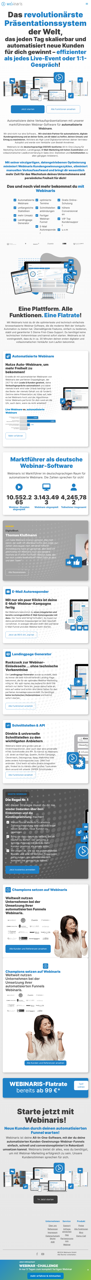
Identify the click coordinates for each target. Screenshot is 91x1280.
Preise (81, 1225)
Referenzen (53, 1229)
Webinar (67, 1244)
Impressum (52, 1232)
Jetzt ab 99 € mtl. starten (21, 634)
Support (67, 1225)
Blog (81, 1232)
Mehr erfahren (15, 435)
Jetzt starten (27, 109)
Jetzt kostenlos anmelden (22, 869)
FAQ (67, 1235)
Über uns (53, 1225)
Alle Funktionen (81, 1229)
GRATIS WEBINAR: (17, 794)
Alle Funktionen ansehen (63, 109)
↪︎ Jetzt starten (45, 1199)
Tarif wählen (81, 1085)
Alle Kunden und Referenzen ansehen (28, 948)
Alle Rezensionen (16, 572)
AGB (53, 1242)
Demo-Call (81, 1236)
